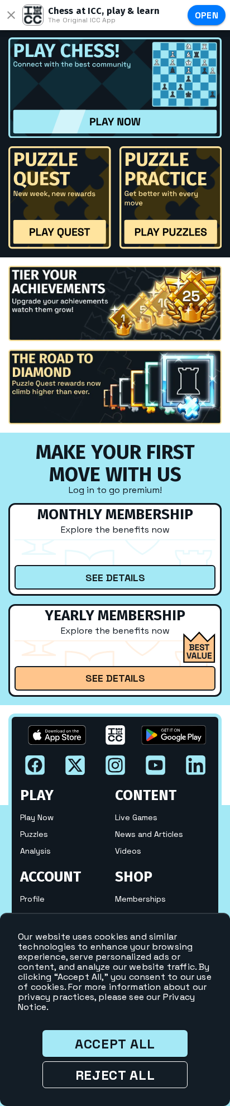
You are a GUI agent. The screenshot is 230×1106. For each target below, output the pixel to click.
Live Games (136, 817)
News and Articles (149, 834)
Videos (128, 851)
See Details (115, 577)
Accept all (115, 1043)
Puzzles (34, 834)
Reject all (115, 1075)
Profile (32, 899)
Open (207, 15)
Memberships (140, 899)
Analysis (35, 851)
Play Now (37, 817)
